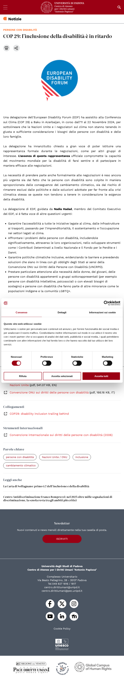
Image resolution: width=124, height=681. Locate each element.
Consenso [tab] (21, 312)
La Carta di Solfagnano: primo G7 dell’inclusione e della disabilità (46, 486)
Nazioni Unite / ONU (54, 457)
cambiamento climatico (21, 465)
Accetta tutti (101, 376)
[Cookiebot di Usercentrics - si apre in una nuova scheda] (106, 303)
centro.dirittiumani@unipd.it (62, 587)
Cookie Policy (62, 628)
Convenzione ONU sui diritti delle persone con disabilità (49, 392)
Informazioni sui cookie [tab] (102, 312)
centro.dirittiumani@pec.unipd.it (62, 590)
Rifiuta (22, 376)
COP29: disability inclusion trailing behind (39, 413)
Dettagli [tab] (62, 312)
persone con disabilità (20, 29)
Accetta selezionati (62, 376)
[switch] (46, 363)
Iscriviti (62, 538)
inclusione (81, 457)
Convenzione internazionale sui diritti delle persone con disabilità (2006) (61, 435)
